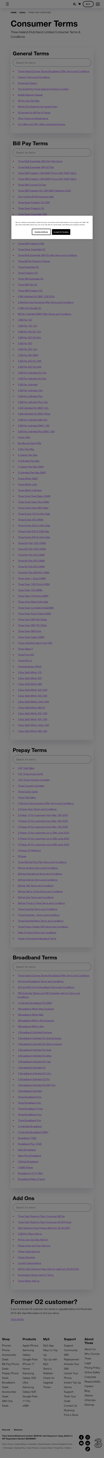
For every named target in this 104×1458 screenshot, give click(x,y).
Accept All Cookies (61, 232)
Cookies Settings (41, 232)
